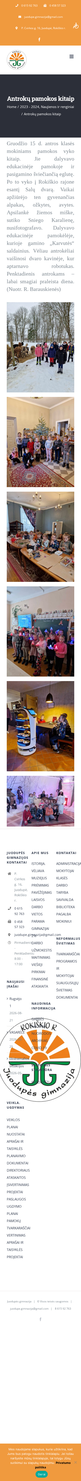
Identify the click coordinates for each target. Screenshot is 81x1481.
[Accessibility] (76, 25)
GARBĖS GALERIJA (38, 1022)
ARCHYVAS (40, 1040)
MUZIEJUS (39, 878)
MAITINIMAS (41, 957)
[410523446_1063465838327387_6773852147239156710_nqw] (40, 682)
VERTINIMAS (16, 1235)
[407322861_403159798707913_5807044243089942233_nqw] (40, 493)
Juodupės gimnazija (19, 1301)
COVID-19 (39, 1048)
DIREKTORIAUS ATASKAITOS (16, 1174)
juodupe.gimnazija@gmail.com (19, 935)
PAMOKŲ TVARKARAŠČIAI (16, 1224)
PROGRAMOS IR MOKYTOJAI (65, 968)
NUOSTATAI (16, 1134)
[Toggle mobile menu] (72, 56)
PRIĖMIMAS (40, 885)
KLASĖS (62, 878)
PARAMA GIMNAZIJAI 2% (40, 928)
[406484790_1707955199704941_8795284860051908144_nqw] (40, 777)
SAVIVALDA (64, 899)
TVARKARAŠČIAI (65, 954)
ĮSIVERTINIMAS (16, 1184)
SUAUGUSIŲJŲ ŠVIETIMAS (65, 986)
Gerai (41, 1474)
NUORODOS (41, 1033)
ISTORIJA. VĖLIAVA (38, 867)
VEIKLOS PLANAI (13, 1123)
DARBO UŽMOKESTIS (41, 946)
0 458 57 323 (19, 924)
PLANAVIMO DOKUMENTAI (16, 1159)
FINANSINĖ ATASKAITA (40, 982)
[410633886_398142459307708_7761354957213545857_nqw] (40, 398)
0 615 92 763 (19, 911)
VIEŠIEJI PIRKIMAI (38, 968)
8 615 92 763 (62, 1309)
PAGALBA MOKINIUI (64, 918)
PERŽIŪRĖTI (40, 1082)
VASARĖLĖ (15, 1032)
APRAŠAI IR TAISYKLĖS (15, 1145)
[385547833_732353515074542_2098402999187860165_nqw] (40, 304)
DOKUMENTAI (65, 997)
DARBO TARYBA (62, 889)
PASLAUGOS (16, 1199)
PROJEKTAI (15, 1192)
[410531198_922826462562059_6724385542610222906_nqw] (40, 588)
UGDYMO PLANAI (14, 1210)
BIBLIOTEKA (65, 907)
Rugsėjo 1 (15, 1002)
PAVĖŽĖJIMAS (41, 892)
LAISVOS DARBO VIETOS (38, 906)
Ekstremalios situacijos (15, 1062)
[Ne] (75, 1462)
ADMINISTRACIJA (65, 863)
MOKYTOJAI (65, 870)
